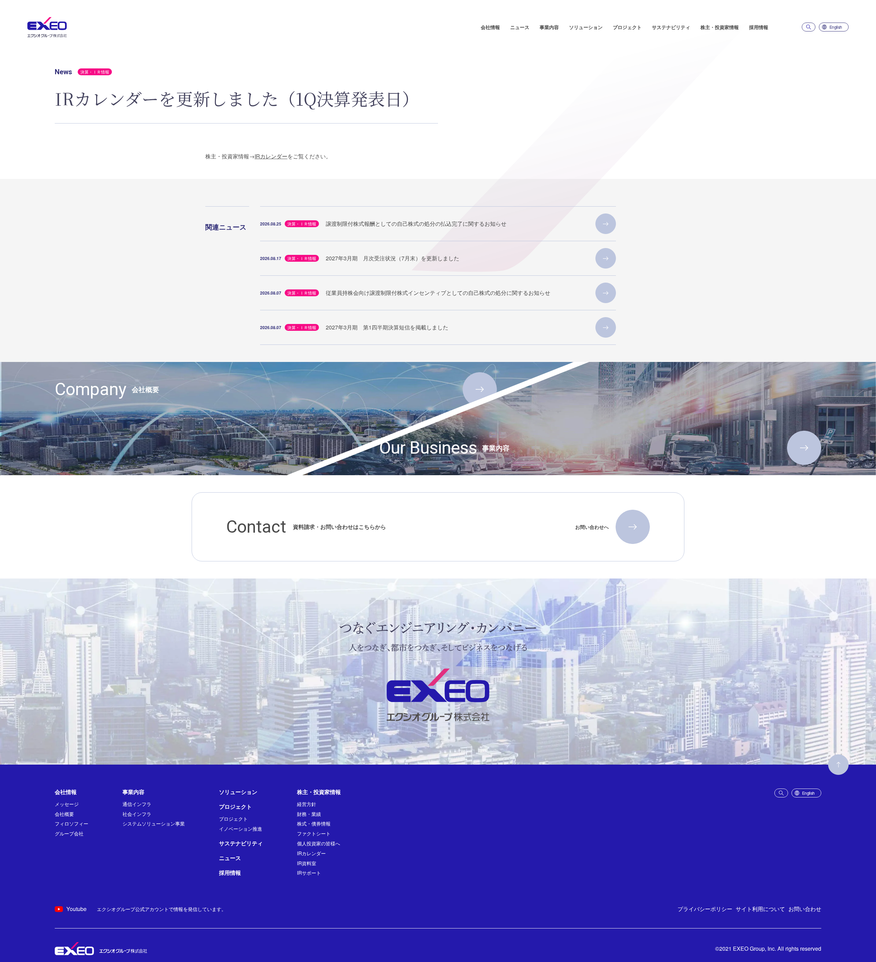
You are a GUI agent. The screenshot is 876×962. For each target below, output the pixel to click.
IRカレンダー (271, 156)
